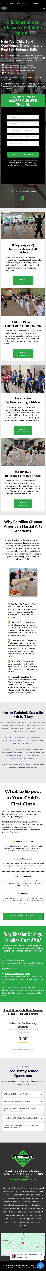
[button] (44, 8)
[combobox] (23, 143)
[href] (23, 1244)
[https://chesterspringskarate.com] (4, 8)
